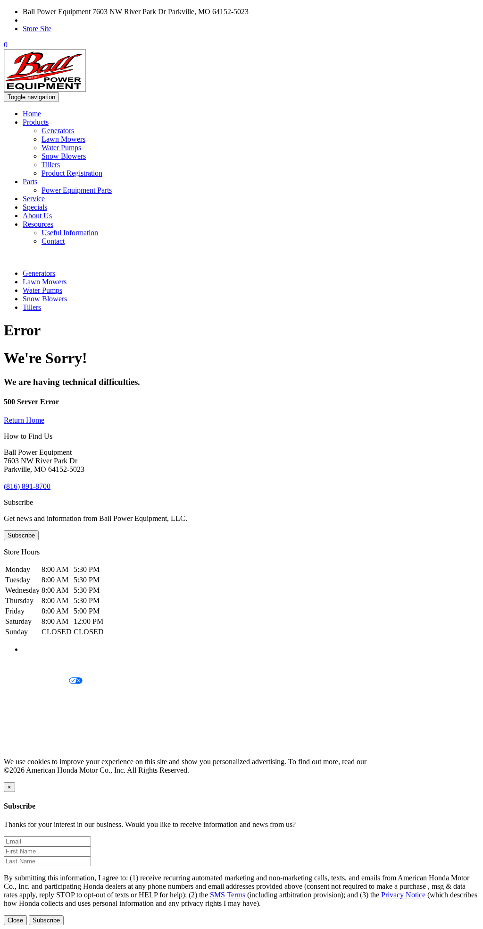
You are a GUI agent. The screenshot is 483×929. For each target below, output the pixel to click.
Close (15, 920)
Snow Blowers (64, 156)
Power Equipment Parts (77, 190)
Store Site (37, 29)
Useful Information (70, 233)
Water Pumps (61, 148)
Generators (58, 131)
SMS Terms (21, 713)
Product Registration (72, 173)
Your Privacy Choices (36, 681)
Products (36, 122)
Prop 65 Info (23, 729)
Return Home (24, 420)
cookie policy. (389, 762)
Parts (30, 182)
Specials (35, 207)
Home (32, 114)
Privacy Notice (26, 665)
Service (34, 199)
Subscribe (21, 535)
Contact (53, 241)
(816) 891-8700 (46, 20)
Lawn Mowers (63, 139)
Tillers (51, 165)
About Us (37, 216)
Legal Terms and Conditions (46, 697)
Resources (38, 224)
